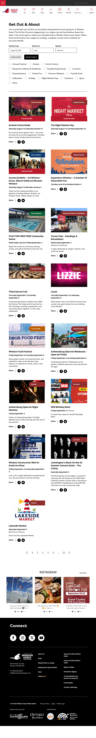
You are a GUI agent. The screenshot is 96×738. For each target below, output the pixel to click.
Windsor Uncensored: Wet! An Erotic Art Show (24, 464)
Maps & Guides (69, 667)
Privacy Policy (45, 704)
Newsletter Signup (70, 672)
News (40, 672)
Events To (36, 46)
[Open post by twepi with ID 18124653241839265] (19, 590)
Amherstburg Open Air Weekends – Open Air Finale (69, 353)
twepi (19, 579)
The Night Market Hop (62, 125)
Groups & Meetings (70, 687)
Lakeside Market (17, 525)
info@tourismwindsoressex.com (20, 673)
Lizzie (54, 291)
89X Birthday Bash (60, 407)
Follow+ (83, 573)
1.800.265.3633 (17, 671)
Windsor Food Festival (20, 351)
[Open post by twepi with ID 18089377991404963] (76, 590)
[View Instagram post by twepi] (30, 601)
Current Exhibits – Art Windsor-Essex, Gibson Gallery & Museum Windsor (25, 180)
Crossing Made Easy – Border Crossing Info (71, 677)
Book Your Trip (2, 2)
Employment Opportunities (47, 667)
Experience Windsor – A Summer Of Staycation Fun (69, 179)
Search (58, 46)
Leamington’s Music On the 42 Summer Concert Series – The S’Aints (66, 465)
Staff (40, 658)
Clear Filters (16, 57)
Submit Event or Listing (46, 663)
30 (64, 553)
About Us (41, 654)
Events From (14, 46)
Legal (53, 704)
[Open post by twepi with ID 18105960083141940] (48, 590)
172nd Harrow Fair (18, 291)
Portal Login (61, 704)
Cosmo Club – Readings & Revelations (64, 238)
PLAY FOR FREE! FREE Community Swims (26, 238)
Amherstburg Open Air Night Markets (23, 408)
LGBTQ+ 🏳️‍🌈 (42, 676)
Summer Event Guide (19, 125)
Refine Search (31, 57)
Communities (68, 683)
